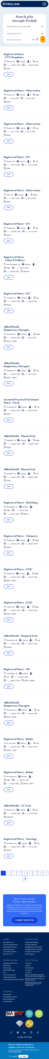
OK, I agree (23, 1056)
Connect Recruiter (24, 920)
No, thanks (13, 1056)
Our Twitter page (17, 1032)
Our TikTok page (38, 1032)
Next (25, 878)
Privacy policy (17, 1051)
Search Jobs (42, 39)
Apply (9, 74)
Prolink (11, 4)
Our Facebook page (11, 1032)
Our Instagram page (31, 1032)
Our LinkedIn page (24, 1032)
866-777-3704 (26, 1037)
